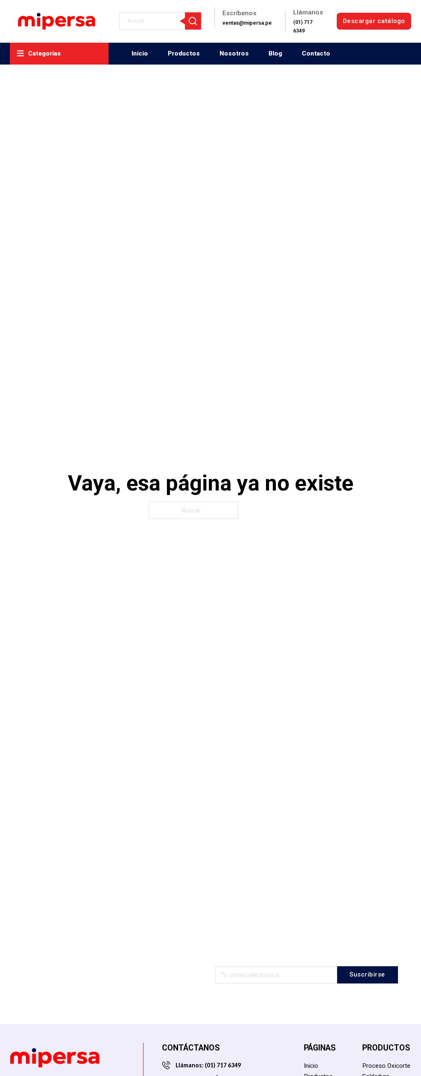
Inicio (140, 53)
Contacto (316, 53)
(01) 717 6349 (222, 1065)
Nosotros (234, 53)
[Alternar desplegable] (20, 54)
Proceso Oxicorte (386, 1065)
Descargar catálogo (374, 21)
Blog (275, 53)
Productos (184, 53)
